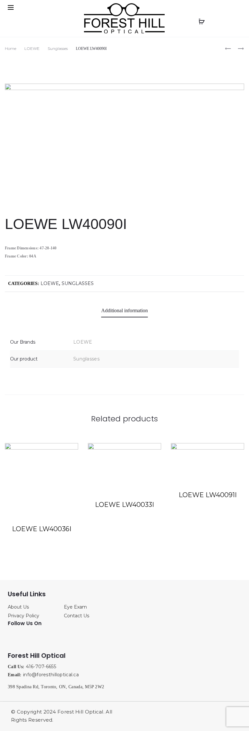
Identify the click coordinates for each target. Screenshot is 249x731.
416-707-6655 (41, 666)
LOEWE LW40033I (124, 504)
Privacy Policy (23, 616)
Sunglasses (58, 48)
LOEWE (32, 48)
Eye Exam (75, 607)
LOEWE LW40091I (208, 495)
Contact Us (76, 616)
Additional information (124, 310)
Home (10, 48)
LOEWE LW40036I (41, 529)
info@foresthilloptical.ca (51, 675)
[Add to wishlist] (70, 451)
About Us (18, 607)
